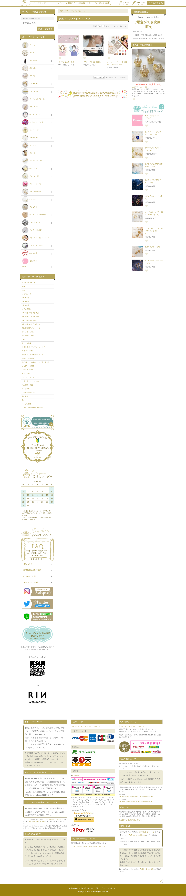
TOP (61, 11)
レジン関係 (33, 60)
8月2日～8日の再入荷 (29, 320)
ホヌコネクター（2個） (153, 247)
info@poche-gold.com (37, 821)
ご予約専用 (33, 261)
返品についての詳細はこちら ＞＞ (132, 820)
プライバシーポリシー (30, 576)
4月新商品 (25, 301)
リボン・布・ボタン (36, 184)
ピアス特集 (26, 373)
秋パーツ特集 (26, 343)
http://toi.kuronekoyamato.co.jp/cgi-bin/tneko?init (135, 801)
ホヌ (23, 286)
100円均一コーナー (28, 282)
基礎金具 (32, 68)
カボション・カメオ (36, 122)
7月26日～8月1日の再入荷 (31, 324)
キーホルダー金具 (35, 192)
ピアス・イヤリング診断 (92, 62)
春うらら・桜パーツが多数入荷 (32, 354)
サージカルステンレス (37, 99)
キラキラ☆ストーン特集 (30, 381)
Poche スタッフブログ (30, 582)
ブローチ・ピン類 (35, 161)
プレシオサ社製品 (28, 332)
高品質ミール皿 (27, 385)
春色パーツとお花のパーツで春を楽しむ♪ (36, 362)
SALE (24, 266)
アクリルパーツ (27, 370)
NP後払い (76, 775)
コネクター (33, 76)
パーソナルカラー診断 (66, 62)
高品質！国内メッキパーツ (31, 328)
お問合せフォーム (146, 832)
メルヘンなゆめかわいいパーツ (32, 408)
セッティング (34, 130)
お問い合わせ (27, 564)
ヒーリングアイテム (36, 246)
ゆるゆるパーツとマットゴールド (33, 347)
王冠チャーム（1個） (140, 87)
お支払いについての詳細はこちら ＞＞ (86, 726)
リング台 (32, 153)
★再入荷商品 (26, 309)
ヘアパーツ (33, 168)
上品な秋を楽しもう (29, 392)
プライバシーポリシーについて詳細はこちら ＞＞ (88, 846)
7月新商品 (25, 298)
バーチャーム (34, 138)
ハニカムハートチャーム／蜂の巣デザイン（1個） (154, 230)
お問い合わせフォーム (53, 819)
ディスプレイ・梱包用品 (37, 215)
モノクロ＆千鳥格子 (29, 358)
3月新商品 (25, 305)
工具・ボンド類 (34, 222)
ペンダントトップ (35, 114)
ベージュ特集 (26, 404)
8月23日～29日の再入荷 (30, 313)
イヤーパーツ (34, 84)
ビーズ (31, 53)
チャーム (32, 45)
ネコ (23, 290)
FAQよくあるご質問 (146, 869)
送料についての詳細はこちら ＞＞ (132, 726)
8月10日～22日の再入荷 (30, 317)
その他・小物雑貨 (35, 230)
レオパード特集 (27, 351)
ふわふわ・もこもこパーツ (31, 377)
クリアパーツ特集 (28, 366)
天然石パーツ (34, 107)
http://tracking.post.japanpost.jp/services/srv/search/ (136, 797)
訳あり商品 (33, 253)
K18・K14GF (34, 91)
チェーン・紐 (34, 176)
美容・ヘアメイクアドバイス (75, 11)
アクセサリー (34, 207)
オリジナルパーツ (28, 336)
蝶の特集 (25, 396)
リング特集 (26, 389)
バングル (32, 199)
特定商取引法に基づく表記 (32, 570)
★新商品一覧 (26, 294)
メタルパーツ (34, 145)
